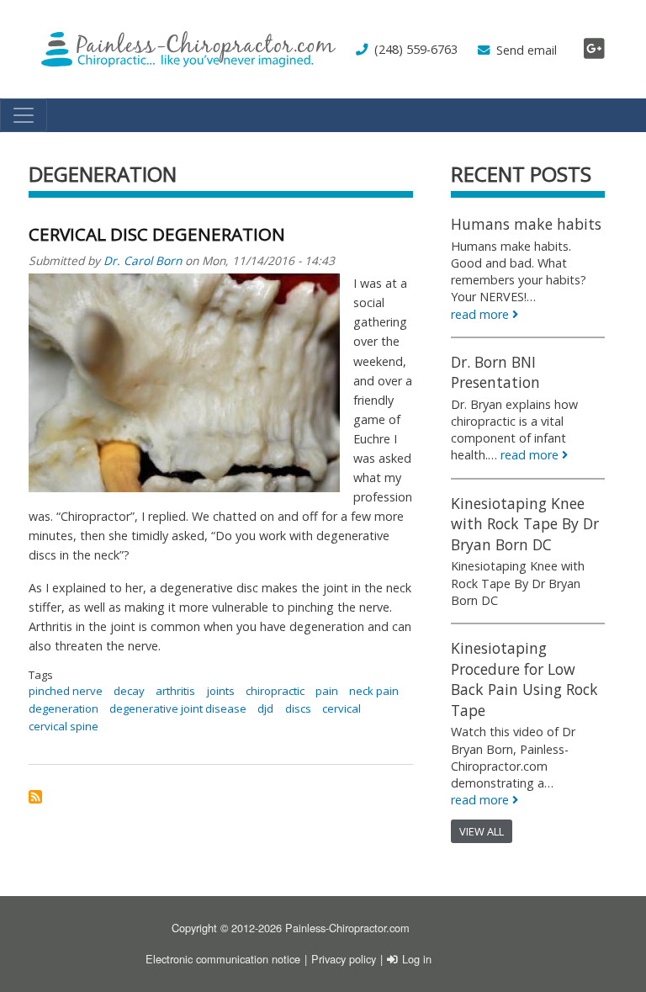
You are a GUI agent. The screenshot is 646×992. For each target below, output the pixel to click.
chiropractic (275, 690)
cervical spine (63, 726)
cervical (341, 708)
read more (480, 314)
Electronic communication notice (223, 959)
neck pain (374, 690)
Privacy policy (343, 959)
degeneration (63, 708)
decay (129, 690)
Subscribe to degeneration (35, 797)
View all (481, 831)
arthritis (175, 690)
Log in (417, 959)
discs (298, 708)
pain (326, 690)
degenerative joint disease (177, 708)
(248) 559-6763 (416, 49)
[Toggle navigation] (23, 115)
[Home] (188, 49)
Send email (526, 50)
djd (265, 708)
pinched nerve (66, 690)
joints (221, 690)
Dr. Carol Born (142, 260)
